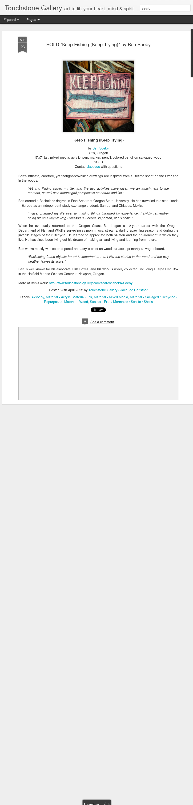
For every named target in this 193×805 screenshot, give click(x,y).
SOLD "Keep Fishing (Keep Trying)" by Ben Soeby (98, 44)
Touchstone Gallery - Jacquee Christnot (118, 290)
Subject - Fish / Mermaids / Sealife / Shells (121, 301)
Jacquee (93, 166)
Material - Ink (82, 297)
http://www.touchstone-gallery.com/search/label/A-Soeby (91, 282)
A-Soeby (38, 297)
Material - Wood (76, 301)
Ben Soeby (100, 148)
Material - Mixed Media (111, 297)
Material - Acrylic (58, 297)
